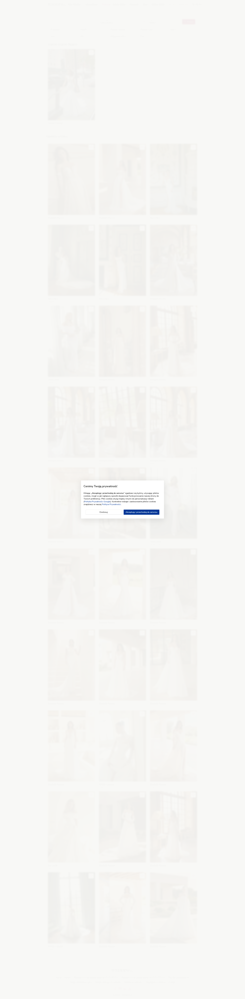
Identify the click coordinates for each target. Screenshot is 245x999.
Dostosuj (104, 512)
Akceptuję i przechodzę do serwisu (141, 512)
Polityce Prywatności (111, 504)
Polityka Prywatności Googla (97, 501)
